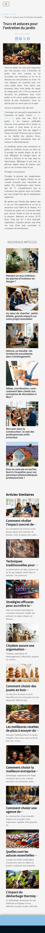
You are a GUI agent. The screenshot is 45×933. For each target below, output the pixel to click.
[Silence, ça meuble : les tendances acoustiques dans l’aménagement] (22, 335)
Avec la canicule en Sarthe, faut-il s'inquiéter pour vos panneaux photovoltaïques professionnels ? (21, 473)
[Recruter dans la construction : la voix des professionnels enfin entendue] (22, 413)
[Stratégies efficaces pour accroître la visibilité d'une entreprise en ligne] (22, 588)
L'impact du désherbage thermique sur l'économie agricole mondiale (22, 897)
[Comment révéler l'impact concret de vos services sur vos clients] (22, 507)
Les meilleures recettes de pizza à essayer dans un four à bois (22, 730)
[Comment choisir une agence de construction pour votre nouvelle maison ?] (22, 794)
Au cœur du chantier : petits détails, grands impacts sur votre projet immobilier (22, 316)
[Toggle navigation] (6, 4)
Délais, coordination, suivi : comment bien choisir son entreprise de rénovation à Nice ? (21, 393)
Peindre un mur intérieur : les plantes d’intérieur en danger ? (21, 278)
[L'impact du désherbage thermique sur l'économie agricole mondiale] (22, 879)
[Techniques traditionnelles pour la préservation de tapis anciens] (22, 548)
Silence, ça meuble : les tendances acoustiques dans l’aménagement (19, 353)
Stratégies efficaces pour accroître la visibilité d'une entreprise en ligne (20, 607)
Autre (13, 14)
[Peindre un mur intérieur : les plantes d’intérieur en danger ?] (22, 260)
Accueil (5, 14)
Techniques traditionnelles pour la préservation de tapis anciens (22, 567)
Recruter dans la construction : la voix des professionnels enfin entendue (20, 433)
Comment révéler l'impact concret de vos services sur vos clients (20, 526)
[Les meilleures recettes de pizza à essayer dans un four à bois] (22, 713)
